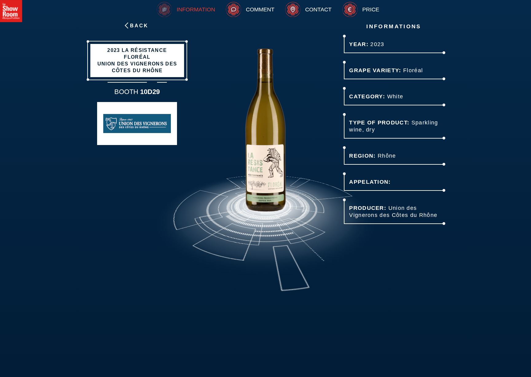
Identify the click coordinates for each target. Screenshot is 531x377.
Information (196, 9)
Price (370, 9)
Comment (260, 9)
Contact (318, 9)
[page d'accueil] (11, 11)
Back (139, 25)
